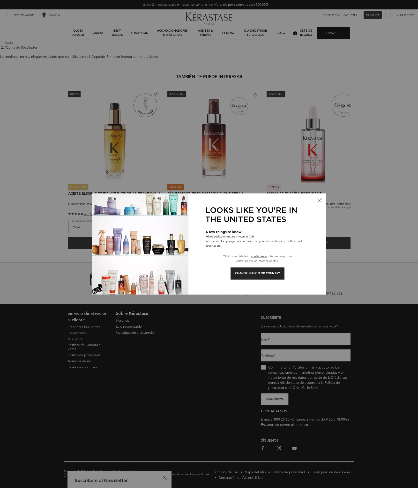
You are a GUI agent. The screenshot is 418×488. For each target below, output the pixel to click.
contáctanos (259, 256)
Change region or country (257, 273)
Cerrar (319, 200)
